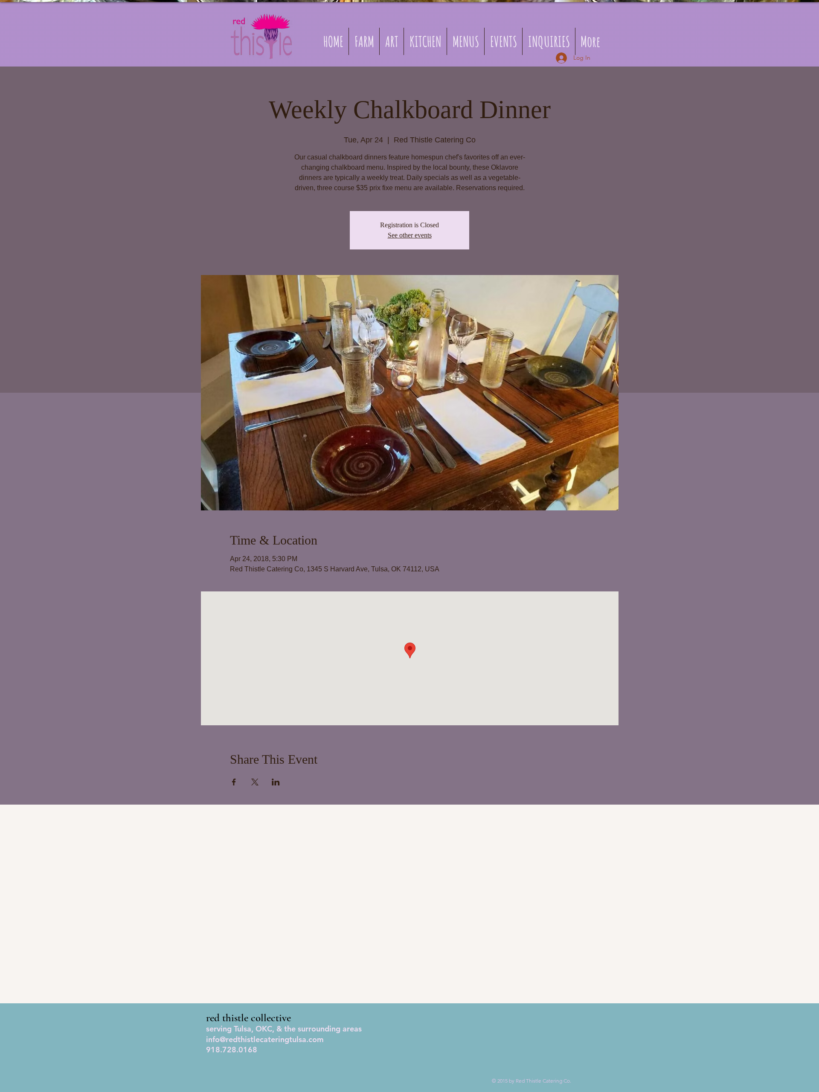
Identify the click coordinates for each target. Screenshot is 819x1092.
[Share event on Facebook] (234, 782)
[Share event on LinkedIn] (276, 782)
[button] (465, 41)
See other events (410, 235)
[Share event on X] (255, 782)
